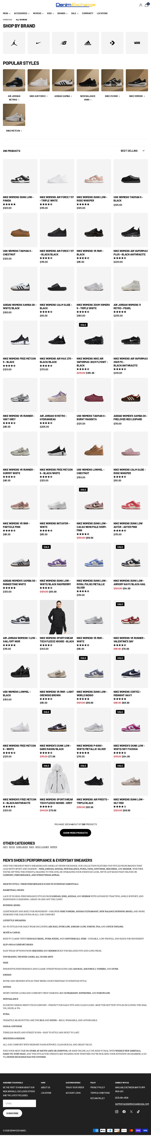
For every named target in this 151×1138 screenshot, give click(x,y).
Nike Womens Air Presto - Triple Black (93, 801)
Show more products (75, 832)
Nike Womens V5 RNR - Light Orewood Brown (57, 693)
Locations (46, 1093)
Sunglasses (22, 847)
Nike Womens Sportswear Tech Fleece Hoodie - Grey (56, 801)
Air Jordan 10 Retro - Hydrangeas (53, 417)
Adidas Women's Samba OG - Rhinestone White (20, 582)
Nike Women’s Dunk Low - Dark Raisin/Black (55, 747)
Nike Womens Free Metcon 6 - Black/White (56, 471)
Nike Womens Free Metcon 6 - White (19, 747)
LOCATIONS (102, 13)
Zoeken (47, 5)
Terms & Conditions (100, 1093)
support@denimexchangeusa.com (132, 1104)
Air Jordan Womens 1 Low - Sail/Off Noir (20, 639)
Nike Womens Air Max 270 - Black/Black (56, 360)
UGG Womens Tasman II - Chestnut (17, 252)
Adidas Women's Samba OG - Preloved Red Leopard (130, 417)
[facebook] (124, 1111)
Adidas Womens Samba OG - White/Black (19, 306)
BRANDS (61, 13)
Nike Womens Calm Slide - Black (56, 306)
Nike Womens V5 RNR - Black (90, 252)
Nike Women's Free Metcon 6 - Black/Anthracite (19, 801)
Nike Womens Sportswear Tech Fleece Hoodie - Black (57, 639)
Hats (5, 847)
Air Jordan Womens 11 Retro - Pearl (127, 306)
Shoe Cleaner (42, 847)
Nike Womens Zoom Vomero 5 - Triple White (93, 306)
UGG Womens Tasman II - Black (128, 198)
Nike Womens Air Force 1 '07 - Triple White (57, 198)
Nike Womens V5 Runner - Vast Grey (18, 417)
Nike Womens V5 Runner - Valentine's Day (129, 639)
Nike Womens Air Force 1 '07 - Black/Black (57, 252)
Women (53, 847)
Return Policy (97, 1098)
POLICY (93, 1083)
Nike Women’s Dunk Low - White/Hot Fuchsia (129, 747)
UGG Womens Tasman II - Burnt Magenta (91, 417)
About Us (45, 1087)
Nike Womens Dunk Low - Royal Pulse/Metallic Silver (92, 584)
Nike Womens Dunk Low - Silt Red (129, 801)
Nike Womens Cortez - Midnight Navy (127, 693)
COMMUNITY (87, 13)
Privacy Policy (97, 1087)
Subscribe (12, 1113)
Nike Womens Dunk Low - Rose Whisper (92, 198)
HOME (43, 1083)
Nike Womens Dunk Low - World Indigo (92, 693)
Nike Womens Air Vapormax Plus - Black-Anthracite (131, 252)
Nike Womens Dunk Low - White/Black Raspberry (55, 582)
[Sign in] (140, 5)
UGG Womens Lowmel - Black (17, 693)
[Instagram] (116, 1111)
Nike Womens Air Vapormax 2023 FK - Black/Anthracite (131, 362)
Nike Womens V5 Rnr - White (90, 639)
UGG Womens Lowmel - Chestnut (90, 471)
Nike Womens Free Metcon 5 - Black (19, 360)
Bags (31, 847)
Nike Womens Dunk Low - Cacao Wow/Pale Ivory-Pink (92, 527)
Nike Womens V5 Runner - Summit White (18, 471)
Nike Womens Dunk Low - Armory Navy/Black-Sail (130, 582)
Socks (12, 847)
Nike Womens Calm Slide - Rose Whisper (130, 471)
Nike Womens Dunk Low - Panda (18, 198)
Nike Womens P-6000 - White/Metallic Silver (91, 747)
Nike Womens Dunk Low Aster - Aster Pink (128, 525)
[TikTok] (138, 1111)
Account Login (73, 1093)
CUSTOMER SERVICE (73, 1083)
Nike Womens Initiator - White (55, 525)
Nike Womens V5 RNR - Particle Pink (16, 525)
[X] (131, 1111)
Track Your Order (75, 1087)
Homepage (7, 19)
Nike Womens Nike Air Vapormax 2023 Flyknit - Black (92, 362)
